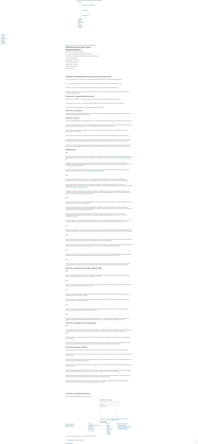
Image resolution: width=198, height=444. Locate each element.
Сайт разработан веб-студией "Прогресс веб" (75, 440)
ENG (80, 2)
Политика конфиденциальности (124, 426)
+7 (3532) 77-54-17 (85, 15)
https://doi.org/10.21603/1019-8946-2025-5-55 (94, 171)
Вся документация (122, 425)
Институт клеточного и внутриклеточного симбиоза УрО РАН (70, 425)
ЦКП (79, 23)
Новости (80, 26)
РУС (77, 2)
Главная (80, 18)
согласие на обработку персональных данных (119, 418)
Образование (81, 22)
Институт (80, 19)
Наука (80, 21)
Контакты (80, 27)
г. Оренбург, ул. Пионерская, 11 (88, 5)
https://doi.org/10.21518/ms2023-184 (80, 187)
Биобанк (80, 24)
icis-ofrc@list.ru (85, 10)
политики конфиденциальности (113, 419)
